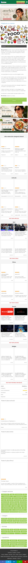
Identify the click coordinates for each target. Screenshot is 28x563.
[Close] (26, 527)
